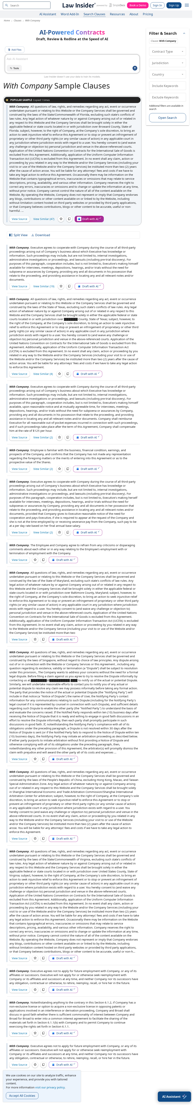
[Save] (61, 219)
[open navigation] (186, 5)
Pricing (148, 14)
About (133, 14)
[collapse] (182, 51)
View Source (19, 219)
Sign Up (174, 5)
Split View (21, 235)
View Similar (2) (43, 437)
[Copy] (69, 219)
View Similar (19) (43, 286)
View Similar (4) (43, 374)
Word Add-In (70, 14)
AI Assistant (47, 14)
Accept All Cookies (22, 1096)
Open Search (167, 118)
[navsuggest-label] (26, 5)
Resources (117, 14)
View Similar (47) (43, 219)
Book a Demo (137, 5)
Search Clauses (94, 14)
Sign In (157, 5)
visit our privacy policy (50, 1087)
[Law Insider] (93, 5)
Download (42, 235)
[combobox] (26, 5)
